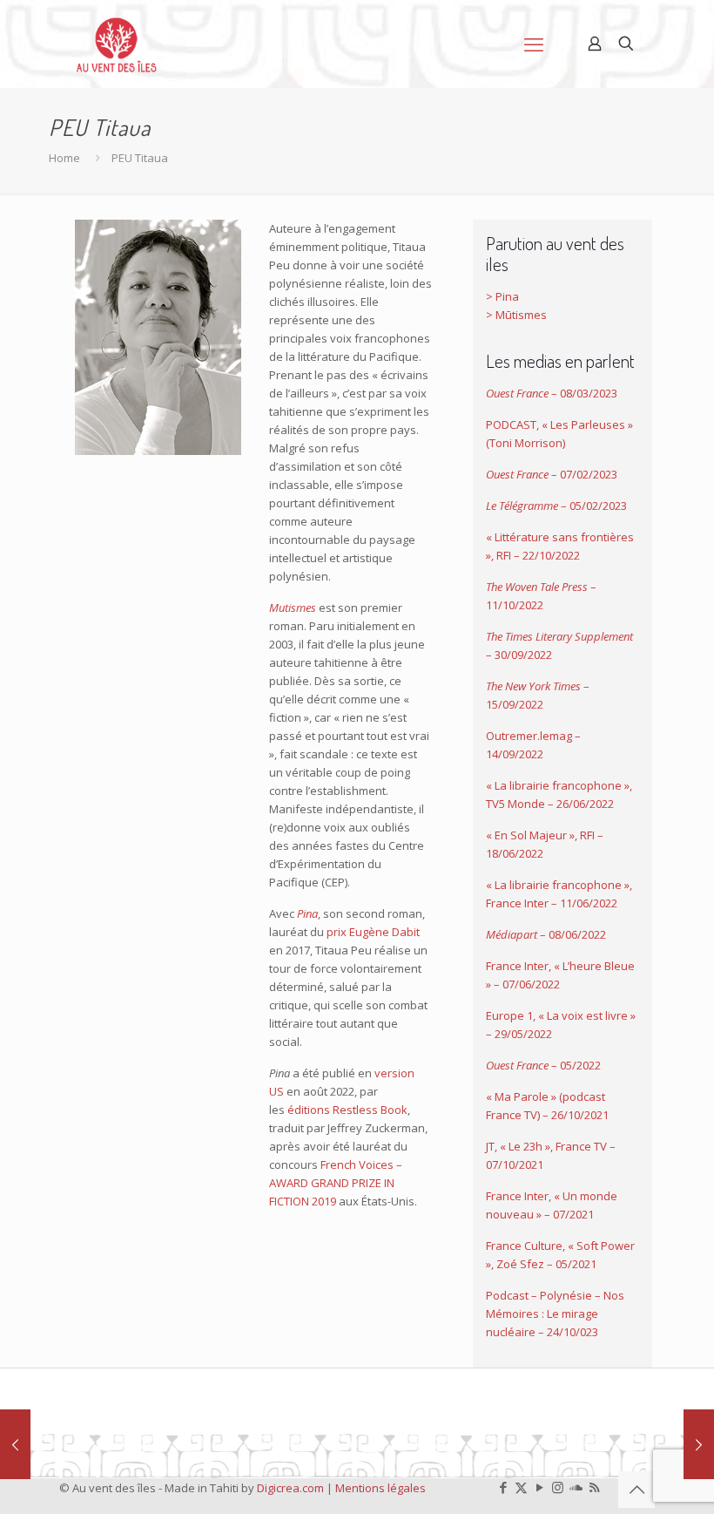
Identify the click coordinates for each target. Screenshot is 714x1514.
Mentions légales (380, 1488)
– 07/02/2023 (551, 474)
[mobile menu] (534, 43)
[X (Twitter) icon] (521, 1487)
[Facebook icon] (502, 1487)
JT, (493, 1146)
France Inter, (520, 966)
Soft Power (604, 1245)
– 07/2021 (568, 1214)
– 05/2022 (543, 1065)
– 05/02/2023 (556, 505)
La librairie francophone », (562, 785)
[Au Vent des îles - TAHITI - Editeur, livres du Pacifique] (117, 43)
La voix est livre (587, 1015)
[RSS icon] (594, 1487)
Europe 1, (512, 1015)
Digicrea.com (290, 1488)
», (550, 1146)
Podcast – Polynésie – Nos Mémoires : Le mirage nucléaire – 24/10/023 (555, 1313)
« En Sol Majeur (527, 835)
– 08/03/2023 (551, 393)
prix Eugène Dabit (373, 932)
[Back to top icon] (636, 1489)
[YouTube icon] (539, 1487)
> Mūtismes (516, 314)
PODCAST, (514, 424)
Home (64, 158)
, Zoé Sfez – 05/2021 (543, 1264)
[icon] (576, 1487)
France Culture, (527, 1245)
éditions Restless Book (347, 1109)
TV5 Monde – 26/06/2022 (550, 803)
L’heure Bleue (597, 966)
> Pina (502, 296)
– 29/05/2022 (519, 1034)
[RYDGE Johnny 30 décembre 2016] (699, 1444)
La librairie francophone (558, 885)
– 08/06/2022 (546, 934)
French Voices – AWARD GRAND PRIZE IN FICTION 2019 (335, 1183)
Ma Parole (521, 1096)
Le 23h (525, 1146)
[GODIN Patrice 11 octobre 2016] (15, 1444)
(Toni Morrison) (525, 443)
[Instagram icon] (557, 1487)
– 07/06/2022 (525, 984)
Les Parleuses (588, 424)
